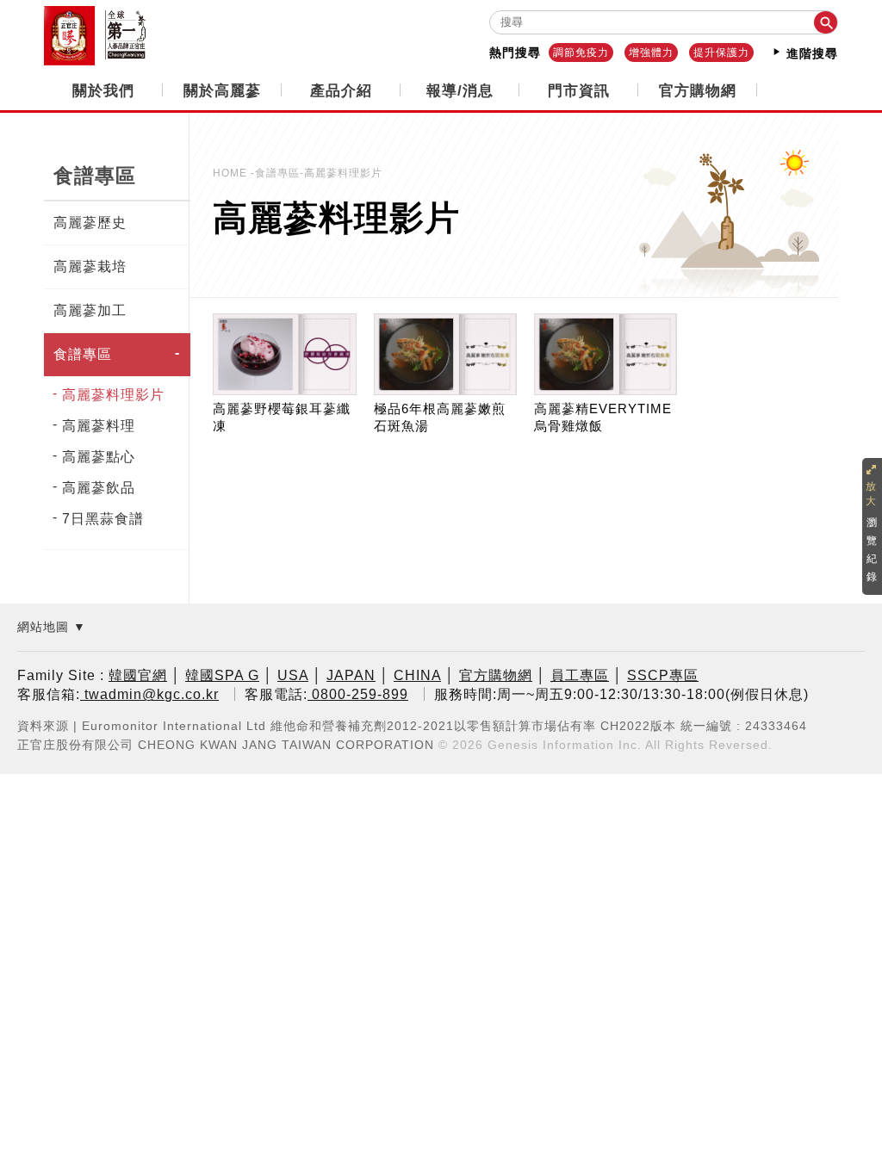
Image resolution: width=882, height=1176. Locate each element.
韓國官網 (138, 675)
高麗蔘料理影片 (113, 394)
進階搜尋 (810, 52)
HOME (232, 173)
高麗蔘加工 (90, 310)
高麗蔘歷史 (90, 222)
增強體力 (651, 52)
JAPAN (351, 675)
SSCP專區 (663, 675)
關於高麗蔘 (222, 91)
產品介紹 (341, 91)
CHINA (417, 675)
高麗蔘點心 (98, 456)
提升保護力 (721, 52)
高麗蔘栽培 (90, 266)
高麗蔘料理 (98, 425)
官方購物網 (697, 91)
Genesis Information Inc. (565, 745)
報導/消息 (460, 91)
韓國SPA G (222, 675)
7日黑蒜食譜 (103, 518)
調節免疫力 (581, 52)
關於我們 (103, 91)
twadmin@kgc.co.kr (149, 694)
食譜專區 (82, 354)
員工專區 (579, 675)
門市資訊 (579, 91)
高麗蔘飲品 (98, 487)
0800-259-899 (357, 694)
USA (292, 675)
